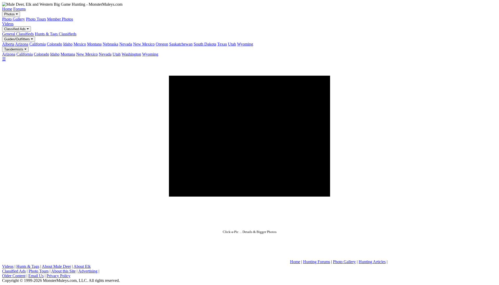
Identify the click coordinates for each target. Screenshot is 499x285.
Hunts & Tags (27, 266)
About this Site (63, 271)
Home (7, 9)
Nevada (125, 44)
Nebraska (110, 44)
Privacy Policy (58, 276)
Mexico (80, 44)
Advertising (87, 271)
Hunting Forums (316, 262)
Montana (94, 44)
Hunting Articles (372, 262)
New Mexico (144, 44)
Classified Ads (15, 29)
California (37, 44)
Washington (131, 54)
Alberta (8, 44)
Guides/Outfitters (17, 39)
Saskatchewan (181, 44)
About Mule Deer (56, 266)
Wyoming (245, 44)
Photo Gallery (13, 19)
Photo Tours (36, 19)
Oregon (162, 44)
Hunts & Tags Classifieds (55, 34)
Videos (8, 24)
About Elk (82, 266)
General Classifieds (18, 34)
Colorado (54, 44)
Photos (10, 14)
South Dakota (205, 44)
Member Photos (60, 19)
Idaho (68, 44)
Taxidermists (14, 49)
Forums (19, 9)
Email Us (36, 276)
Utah (232, 44)
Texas (222, 44)
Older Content (13, 276)
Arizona (21, 44)
